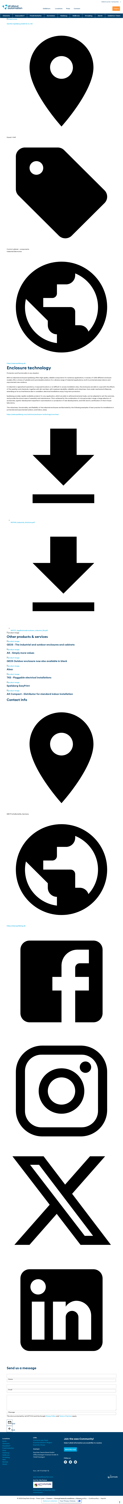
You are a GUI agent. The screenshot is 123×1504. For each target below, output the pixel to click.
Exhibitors (46, 8)
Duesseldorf (19, 16)
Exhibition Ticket (114, 16)
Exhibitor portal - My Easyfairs (110, 1)
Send (11, 1424)
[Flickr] (70, 1462)
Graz (4, 1450)
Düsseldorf (6, 1446)
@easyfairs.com (43, 1477)
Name (9, 1373)
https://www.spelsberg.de (16, 363)
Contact (77, 8)
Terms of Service (65, 1416)
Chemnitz (6, 16)
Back (11, 1430)
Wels (4, 1460)
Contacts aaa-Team (40, 1440)
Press (68, 8)
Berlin (4, 1441)
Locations (58, 8)
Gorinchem (51, 16)
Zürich (100, 16)
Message (10, 1394)
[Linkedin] (65, 1462)
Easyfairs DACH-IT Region (42, 1442)
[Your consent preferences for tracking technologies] (119, 1502)
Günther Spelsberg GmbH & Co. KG (20, 24)
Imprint (103, 1498)
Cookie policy (94, 1498)
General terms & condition (64, 1498)
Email (9, 1383)
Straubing (88, 16)
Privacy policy (81, 1498)
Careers (49, 1498)
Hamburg (63, 16)
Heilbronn (76, 16)
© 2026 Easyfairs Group (26, 1498)
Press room (40, 1498)
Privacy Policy (51, 1416)
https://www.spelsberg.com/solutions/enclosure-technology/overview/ (33, 414)
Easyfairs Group (39, 1445)
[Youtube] (75, 1462)
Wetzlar (5, 1462)
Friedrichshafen (36, 16)
